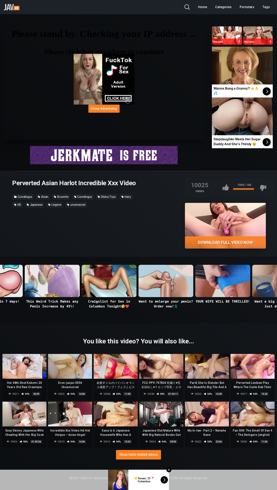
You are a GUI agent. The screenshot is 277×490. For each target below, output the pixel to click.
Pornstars (247, 7)
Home (202, 7)
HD (19, 204)
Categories (223, 7)
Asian (44, 196)
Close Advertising (104, 108)
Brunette (62, 196)
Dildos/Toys (108, 196)
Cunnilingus (24, 196)
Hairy (127, 196)
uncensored (77, 204)
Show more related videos (138, 454)
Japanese (36, 204)
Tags (266, 7)
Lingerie (56, 204)
